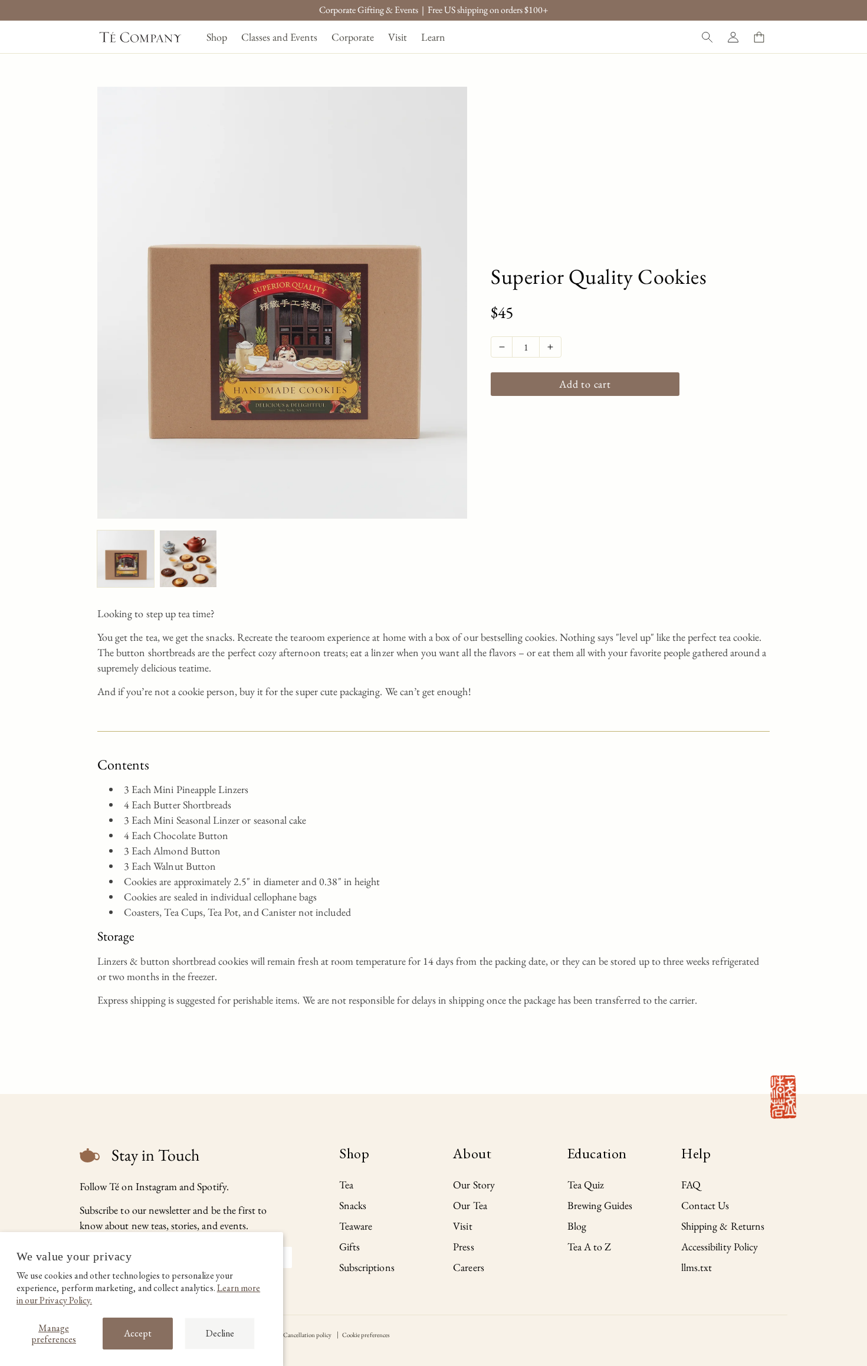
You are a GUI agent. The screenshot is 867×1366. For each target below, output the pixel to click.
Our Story (473, 1184)
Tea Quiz (585, 1184)
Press (463, 1246)
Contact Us (705, 1205)
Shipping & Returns (722, 1226)
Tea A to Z (589, 1246)
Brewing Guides (600, 1205)
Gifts (349, 1246)
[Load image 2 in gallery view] (188, 558)
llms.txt (696, 1267)
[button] (216, 37)
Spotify (211, 1186)
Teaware (355, 1226)
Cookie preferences (366, 1335)
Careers (468, 1267)
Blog (576, 1226)
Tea (346, 1184)
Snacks (352, 1205)
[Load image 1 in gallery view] (125, 558)
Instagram (156, 1186)
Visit (462, 1226)
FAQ (691, 1184)
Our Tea (470, 1205)
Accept (138, 1333)
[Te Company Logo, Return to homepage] (140, 37)
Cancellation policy (307, 1335)
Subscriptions (367, 1267)
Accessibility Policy (719, 1246)
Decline (220, 1333)
